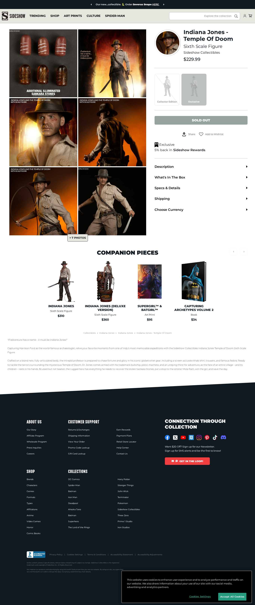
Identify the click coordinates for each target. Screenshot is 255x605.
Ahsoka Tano (74, 509)
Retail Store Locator (126, 441)
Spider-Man (115, 16)
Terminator (123, 497)
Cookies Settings (75, 554)
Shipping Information (79, 435)
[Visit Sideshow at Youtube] (183, 437)
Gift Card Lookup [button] (76, 453)
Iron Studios (124, 527)
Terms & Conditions (96, 554)
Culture (93, 16)
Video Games (34, 521)
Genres (30, 491)
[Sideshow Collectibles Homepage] (13, 16)
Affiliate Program (35, 435)
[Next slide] (163, 4)
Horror (30, 527)
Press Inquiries (34, 447)
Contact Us (122, 453)
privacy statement (71, 572)
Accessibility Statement (122, 554)
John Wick (123, 491)
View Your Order (76, 441)
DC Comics (74, 479)
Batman (72, 491)
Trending (37, 16)
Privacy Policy (55, 554)
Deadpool (73, 503)
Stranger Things (125, 485)
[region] (186, 587)
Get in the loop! (191, 461)
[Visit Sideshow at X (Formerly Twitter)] (175, 437)
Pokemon (123, 503)
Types (29, 503)
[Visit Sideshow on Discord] (223, 437)
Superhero (73, 521)
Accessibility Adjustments (150, 554)
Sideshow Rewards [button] (189, 150)
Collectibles (89, 333)
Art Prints (73, 16)
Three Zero (123, 515)
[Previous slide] (91, 4)
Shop (54, 16)
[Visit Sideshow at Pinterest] (207, 437)
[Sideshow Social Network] (191, 437)
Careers (30, 453)
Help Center (122, 447)
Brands (30, 479)
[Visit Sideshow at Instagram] (199, 437)
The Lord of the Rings (79, 527)
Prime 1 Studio (125, 521)
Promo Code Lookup (78, 447)
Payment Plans (124, 435)
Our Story (31, 429)
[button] (211, 134)
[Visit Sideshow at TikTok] (214, 437)
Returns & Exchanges (78, 429)
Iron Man (72, 497)
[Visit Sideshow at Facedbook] (167, 437)
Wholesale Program (37, 441)
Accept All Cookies (232, 596)
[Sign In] (245, 16)
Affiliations (32, 509)
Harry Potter (124, 479)
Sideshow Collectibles (202, 52)
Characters (32, 485)
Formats (31, 497)
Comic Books (33, 533)
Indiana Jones (106, 333)
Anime (30, 515)
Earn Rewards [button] (123, 429)
